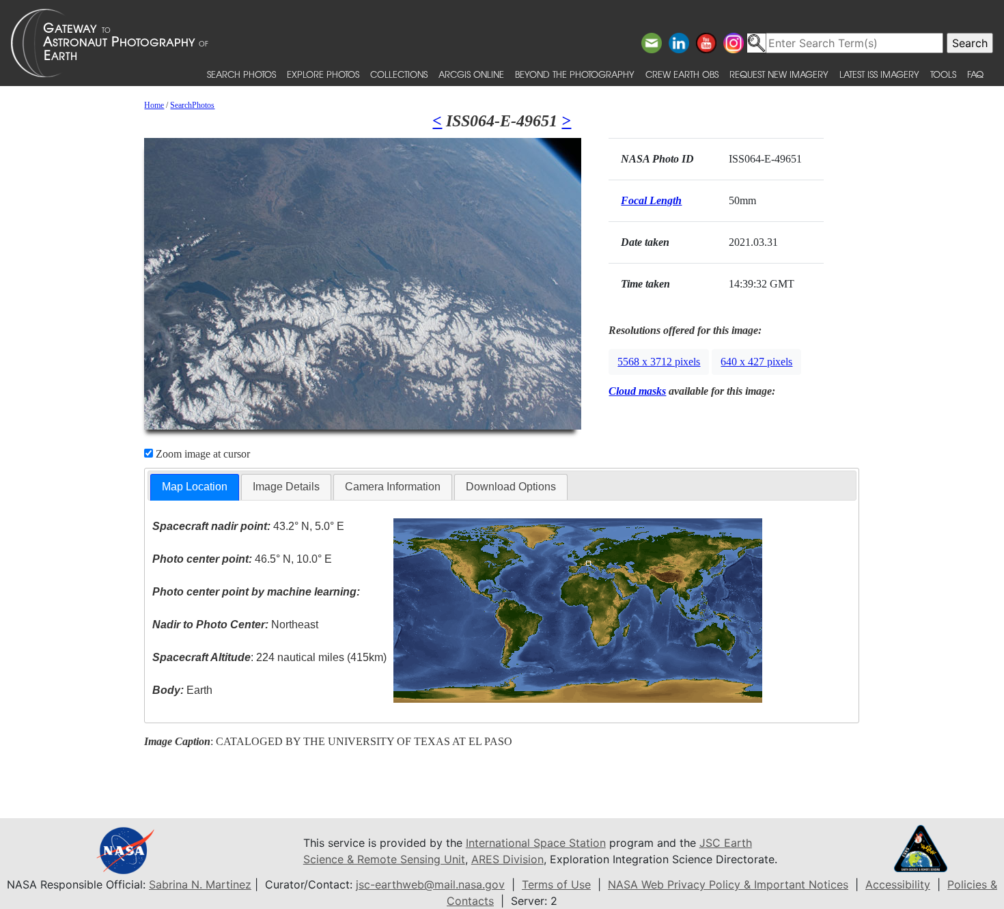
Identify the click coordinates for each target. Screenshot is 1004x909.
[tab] (194, 487)
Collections (399, 74)
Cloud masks (637, 391)
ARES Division (507, 859)
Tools (943, 74)
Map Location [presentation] (194, 486)
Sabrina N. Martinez (200, 884)
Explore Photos (323, 74)
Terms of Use (556, 884)
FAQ (975, 74)
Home (154, 105)
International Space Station (536, 843)
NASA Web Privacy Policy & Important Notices (728, 884)
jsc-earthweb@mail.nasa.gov (430, 884)
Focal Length (651, 200)
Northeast (235, 624)
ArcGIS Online (471, 74)
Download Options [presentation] (511, 486)
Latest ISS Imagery (879, 74)
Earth (182, 690)
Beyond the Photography (575, 74)
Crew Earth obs (682, 74)
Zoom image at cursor (201, 454)
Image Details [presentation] (286, 486)
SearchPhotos (192, 105)
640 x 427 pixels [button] (756, 361)
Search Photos (241, 74)
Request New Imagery (778, 74)
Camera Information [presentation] (393, 486)
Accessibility (897, 884)
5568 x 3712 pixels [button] (658, 361)
